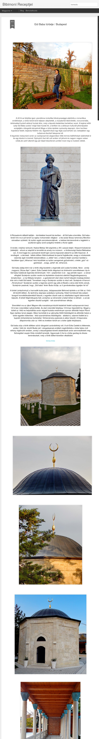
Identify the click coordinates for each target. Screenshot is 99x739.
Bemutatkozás (31, 10)
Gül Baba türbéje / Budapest (50, 24)
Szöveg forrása (50, 341)
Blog (22, 10)
